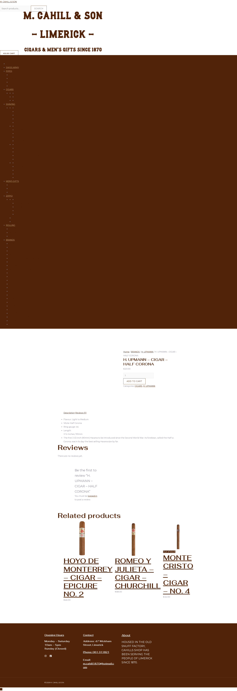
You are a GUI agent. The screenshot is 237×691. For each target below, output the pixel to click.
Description (69, 413)
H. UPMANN (15, 313)
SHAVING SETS (22, 111)
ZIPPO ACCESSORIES (25, 214)
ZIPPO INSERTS (23, 203)
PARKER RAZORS (23, 119)
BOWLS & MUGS (23, 141)
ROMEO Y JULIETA (18, 324)
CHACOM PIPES (17, 75)
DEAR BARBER (16, 291)
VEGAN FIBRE (22, 137)
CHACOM (13, 262)
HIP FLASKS (15, 185)
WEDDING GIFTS (17, 192)
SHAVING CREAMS (24, 148)
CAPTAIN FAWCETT (18, 251)
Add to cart (134, 381)
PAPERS (13, 229)
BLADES (19, 122)
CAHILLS (13, 243)
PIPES (9, 71)
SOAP (18, 152)
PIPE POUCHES (17, 86)
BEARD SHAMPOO (24, 170)
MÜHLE (12, 254)
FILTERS (13, 232)
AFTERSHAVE (21, 159)
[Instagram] (45, 656)
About (126, 635)
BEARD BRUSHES (24, 174)
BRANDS (10, 240)
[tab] (69, 413)
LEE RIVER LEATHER (19, 302)
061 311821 (96, 652)
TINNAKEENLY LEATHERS (22, 298)
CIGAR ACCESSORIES (25, 97)
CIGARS (10, 89)
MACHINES (14, 236)
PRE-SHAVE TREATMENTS (28, 155)
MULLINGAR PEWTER (20, 269)
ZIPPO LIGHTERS (23, 199)
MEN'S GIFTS (12, 181)
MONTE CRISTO (17, 321)
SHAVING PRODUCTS (25, 144)
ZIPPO (9, 196)
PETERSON (14, 287)
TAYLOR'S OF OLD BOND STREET (25, 258)
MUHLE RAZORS (23, 115)
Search (38, 8)
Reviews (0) (81, 413)
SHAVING (10, 104)
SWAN (12, 284)
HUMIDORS (21, 100)
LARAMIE (13, 265)
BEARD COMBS (22, 177)
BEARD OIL (20, 166)
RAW (11, 276)
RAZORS (19, 108)
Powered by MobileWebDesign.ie (78, 682)
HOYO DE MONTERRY (20, 317)
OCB (11, 273)
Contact (88, 635)
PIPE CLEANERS (17, 82)
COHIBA (13, 306)
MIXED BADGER (23, 133)
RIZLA (12, 280)
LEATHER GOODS (18, 188)
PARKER (13, 295)
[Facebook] (51, 656)
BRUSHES (20, 126)
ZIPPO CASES (22, 207)
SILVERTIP (20, 130)
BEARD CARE (21, 163)
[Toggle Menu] (3, 58)
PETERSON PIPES (18, 78)
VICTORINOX (15, 247)
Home (126, 352)
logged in (92, 496)
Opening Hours (54, 635)
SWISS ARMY (12, 67)
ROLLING (10, 225)
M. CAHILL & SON (8, 2)
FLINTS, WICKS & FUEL (26, 210)
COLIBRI (13, 310)
